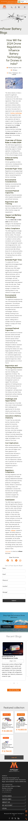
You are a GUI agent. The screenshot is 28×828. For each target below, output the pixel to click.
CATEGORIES (7, 796)
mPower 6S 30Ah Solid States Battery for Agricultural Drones (21, 725)
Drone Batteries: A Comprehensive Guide (10, 657)
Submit (14, 600)
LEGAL (4, 808)
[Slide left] (10, 683)
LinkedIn (14, 74)
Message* (5, 592)
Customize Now (7, 626)
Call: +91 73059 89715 (7, 790)
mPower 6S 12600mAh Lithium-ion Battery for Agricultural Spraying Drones (7, 746)
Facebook (15, 73)
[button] (11, 7)
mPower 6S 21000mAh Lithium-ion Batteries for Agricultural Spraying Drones (7, 725)
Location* (5, 586)
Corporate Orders (21, 626)
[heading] (14, 566)
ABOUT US (6, 802)
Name (4, 568)
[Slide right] (17, 683)
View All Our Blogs (14, 690)
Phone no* (5, 580)
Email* (4, 574)
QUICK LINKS (6, 799)
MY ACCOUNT (7, 805)
